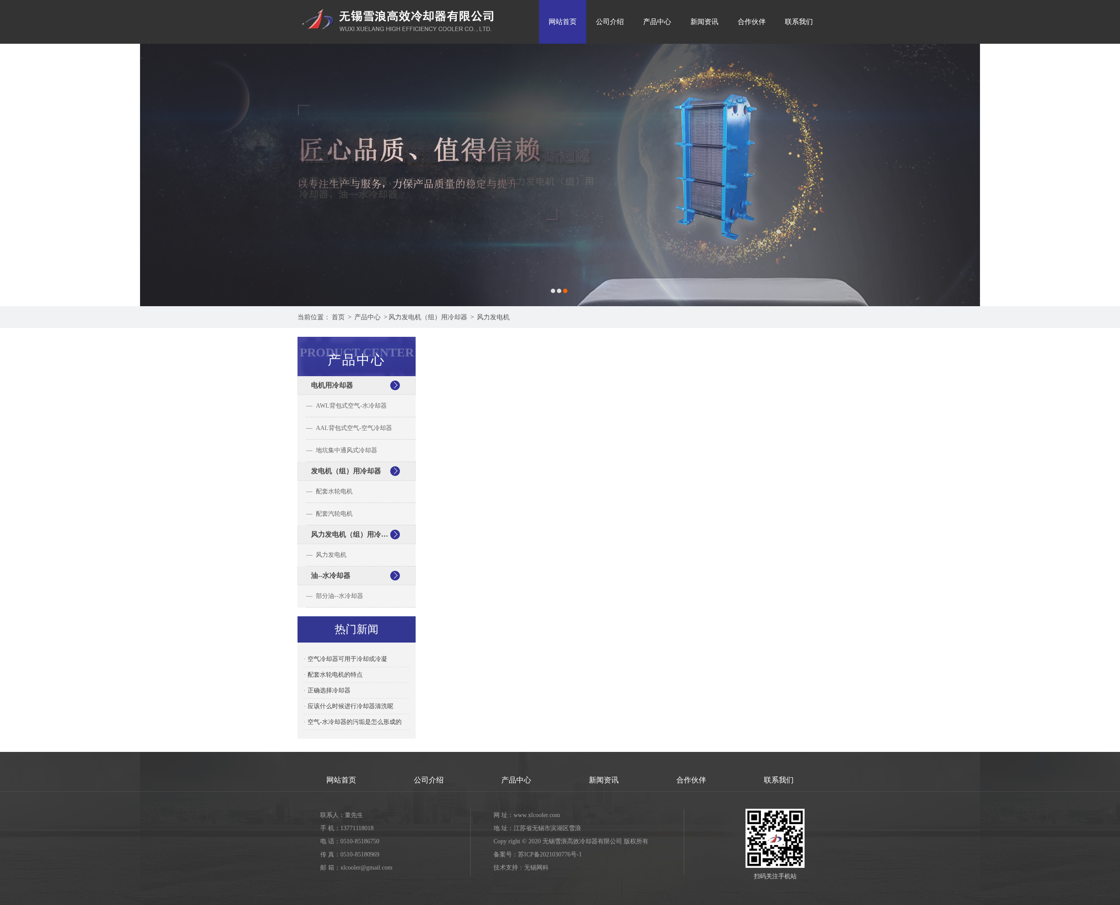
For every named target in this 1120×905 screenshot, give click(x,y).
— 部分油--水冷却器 (334, 596)
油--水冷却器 (330, 575)
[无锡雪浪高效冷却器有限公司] (560, 175)
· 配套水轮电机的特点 (333, 674)
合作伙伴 (752, 21)
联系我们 (799, 21)
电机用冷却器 (332, 385)
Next (1104, 175)
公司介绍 (610, 21)
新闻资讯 (704, 21)
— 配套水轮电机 (329, 491)
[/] (398, 3)
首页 (338, 317)
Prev (15, 175)
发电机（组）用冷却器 (346, 471)
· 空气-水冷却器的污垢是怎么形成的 (353, 722)
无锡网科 (536, 867)
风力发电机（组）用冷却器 (427, 317)
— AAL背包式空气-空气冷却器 (349, 428)
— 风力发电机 (326, 555)
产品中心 (657, 21)
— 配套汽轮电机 (329, 513)
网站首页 (563, 21)
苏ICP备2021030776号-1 (550, 854)
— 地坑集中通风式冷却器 (341, 450)
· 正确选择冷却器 (327, 690)
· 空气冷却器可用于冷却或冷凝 (345, 659)
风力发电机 (493, 317)
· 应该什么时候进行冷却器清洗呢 (348, 706)
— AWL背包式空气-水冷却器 (346, 405)
